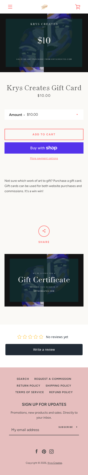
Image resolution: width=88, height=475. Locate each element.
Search (23, 378)
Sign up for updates (44, 404)
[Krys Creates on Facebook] (36, 451)
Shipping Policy (58, 385)
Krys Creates (55, 462)
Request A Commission (52, 378)
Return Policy (28, 385)
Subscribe (65, 427)
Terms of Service (29, 392)
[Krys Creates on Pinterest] (44, 451)
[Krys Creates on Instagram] (51, 451)
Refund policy (61, 392)
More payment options (44, 158)
